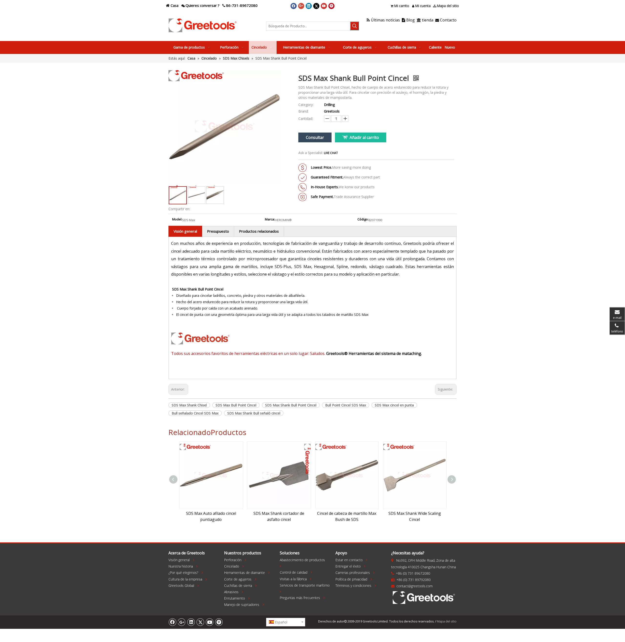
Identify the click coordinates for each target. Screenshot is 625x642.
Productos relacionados (259, 231)
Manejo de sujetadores (241, 604)
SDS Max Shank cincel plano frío (422, 513)
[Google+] (301, 6)
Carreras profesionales (352, 572)
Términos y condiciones (353, 585)
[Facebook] (294, 6)
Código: (362, 219)
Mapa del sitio (447, 621)
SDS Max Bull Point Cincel (236, 405)
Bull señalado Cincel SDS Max (195, 413)
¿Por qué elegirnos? (183, 572)
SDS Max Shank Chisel (189, 405)
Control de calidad (293, 572)
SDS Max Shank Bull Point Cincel (290, 405)
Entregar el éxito (348, 566)
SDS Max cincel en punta (394, 405)
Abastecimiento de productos (302, 560)
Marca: (270, 219)
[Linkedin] (309, 6)
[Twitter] (316, 6)
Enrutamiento (234, 598)
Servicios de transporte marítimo (305, 585)
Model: (177, 219)
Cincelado (231, 566)
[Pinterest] (331, 6)
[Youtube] (324, 6)
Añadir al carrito (364, 137)
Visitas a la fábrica (293, 579)
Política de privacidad (351, 579)
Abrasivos (231, 592)
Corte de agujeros (237, 579)
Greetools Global (181, 585)
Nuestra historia (180, 566)
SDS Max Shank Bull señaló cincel (253, 413)
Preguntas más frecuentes (300, 597)
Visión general (185, 231)
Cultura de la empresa (185, 579)
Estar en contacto (349, 560)
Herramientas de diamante (244, 572)
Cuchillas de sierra (238, 585)
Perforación (232, 560)
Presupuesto (218, 231)
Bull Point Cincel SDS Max (345, 405)
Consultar (315, 137)
